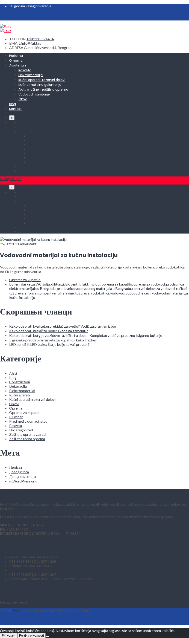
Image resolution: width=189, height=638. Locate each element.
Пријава (15, 467)
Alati (13, 373)
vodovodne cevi (138, 293)
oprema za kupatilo (117, 284)
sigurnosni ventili (48, 293)
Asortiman (17, 65)
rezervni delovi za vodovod (153, 288)
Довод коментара (22, 476)
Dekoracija (18, 386)
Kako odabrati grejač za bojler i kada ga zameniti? (48, 331)
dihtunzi (57, 284)
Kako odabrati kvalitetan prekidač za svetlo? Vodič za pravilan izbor (62, 326)
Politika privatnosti (31, 635)
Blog (12, 104)
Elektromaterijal (30, 75)
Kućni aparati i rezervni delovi (41, 80)
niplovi (95, 284)
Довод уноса (19, 472)
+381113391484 (40, 39)
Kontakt (15, 109)
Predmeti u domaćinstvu (28, 421)
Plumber (16, 417)
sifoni (29, 293)
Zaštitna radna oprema (27, 438)
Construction (19, 382)
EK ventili (72, 284)
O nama (16, 60)
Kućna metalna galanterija (39, 84)
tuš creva (82, 293)
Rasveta (24, 70)
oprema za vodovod (149, 284)
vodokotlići (100, 293)
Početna (16, 55)
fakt (85, 284)
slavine (68, 293)
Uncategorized (21, 430)
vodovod (117, 293)
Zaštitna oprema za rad (27, 434)
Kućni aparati (19, 395)
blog (13, 377)
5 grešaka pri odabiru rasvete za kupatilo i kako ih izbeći (53, 340)
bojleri (14, 284)
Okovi (22, 99)
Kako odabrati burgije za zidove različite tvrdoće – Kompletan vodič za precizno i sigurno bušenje (85, 335)
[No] (47, 636)
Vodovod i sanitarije (34, 94)
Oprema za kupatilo (25, 279)
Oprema (15, 408)
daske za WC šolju (35, 284)
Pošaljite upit (10, 178)
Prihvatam (8, 635)
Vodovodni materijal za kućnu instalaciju (59, 255)
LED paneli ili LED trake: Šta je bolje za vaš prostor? (49, 344)
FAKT (17, 610)
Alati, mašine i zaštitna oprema (43, 89)
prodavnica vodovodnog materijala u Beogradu (94, 288)
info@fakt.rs (31, 43)
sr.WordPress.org (23, 481)
